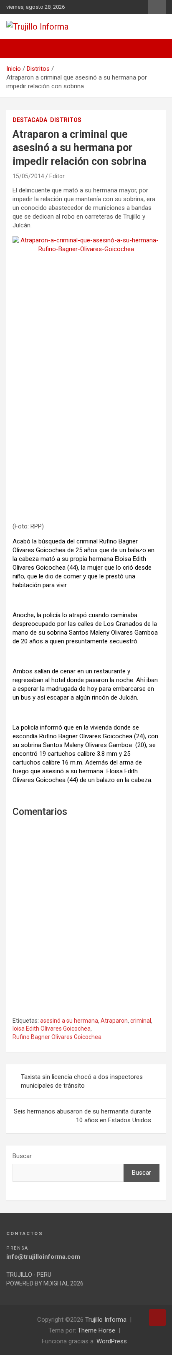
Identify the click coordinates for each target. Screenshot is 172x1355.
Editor (57, 176)
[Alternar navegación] (16, 48)
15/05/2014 (28, 176)
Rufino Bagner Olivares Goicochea (57, 1037)
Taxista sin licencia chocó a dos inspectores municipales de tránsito (82, 1081)
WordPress (111, 1341)
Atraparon (114, 1020)
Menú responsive (157, 7)
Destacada (30, 120)
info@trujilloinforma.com (43, 1256)
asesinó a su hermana (69, 1020)
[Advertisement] (86, 429)
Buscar (22, 1156)
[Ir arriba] (157, 1317)
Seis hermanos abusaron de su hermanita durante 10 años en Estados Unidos (82, 1116)
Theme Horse (96, 1330)
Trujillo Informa (105, 1319)
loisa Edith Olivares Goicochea (52, 1028)
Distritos (65, 120)
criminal (140, 1020)
